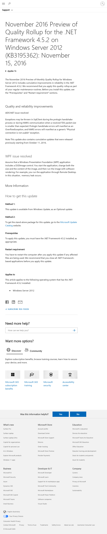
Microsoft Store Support (46, 438)
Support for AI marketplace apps (49, 481)
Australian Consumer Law (86, 525)
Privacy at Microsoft (79, 481)
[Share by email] (18, 301)
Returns (40, 442)
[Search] (74, 330)
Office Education (77, 447)
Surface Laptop (8, 433)
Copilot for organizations (11, 442)
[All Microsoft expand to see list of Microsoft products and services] (3, 3)
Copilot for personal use (11, 447)
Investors (75, 486)
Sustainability (77, 490)
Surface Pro (7, 429)
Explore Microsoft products (12, 455)
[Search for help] (9, 3)
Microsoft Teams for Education (82, 438)
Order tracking (43, 447)
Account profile (43, 429)
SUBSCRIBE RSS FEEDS (18, 309)
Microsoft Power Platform (46, 495)
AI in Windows (8, 451)
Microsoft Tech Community (47, 486)
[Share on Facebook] (7, 301)
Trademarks (44, 525)
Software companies (45, 499)
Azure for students (78, 460)
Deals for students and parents (82, 455)
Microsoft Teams (9, 499)
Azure (5, 481)
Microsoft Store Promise (46, 451)
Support (6, 9)
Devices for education (79, 433)
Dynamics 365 (8, 486)
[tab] (14, 350)
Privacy (21, 525)
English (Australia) (14, 511)
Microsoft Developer (45, 473)
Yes (60, 414)
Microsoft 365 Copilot (10, 495)
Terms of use (32, 525)
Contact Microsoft (9, 525)
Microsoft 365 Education (80, 442)
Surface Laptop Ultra (10, 438)
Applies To (11, 71)
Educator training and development (84, 451)
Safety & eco (56, 525)
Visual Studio (42, 504)
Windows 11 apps (9, 460)
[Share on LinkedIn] (12, 301)
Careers (75, 473)
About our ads (69, 525)
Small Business (8, 504)
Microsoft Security (9, 477)
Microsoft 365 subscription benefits (12, 385)
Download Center (44, 433)
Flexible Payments (44, 455)
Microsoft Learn (43, 477)
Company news (77, 477)
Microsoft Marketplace (45, 490)
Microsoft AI (7, 473)
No (78, 414)
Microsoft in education (80, 429)
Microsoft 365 (8, 490)
